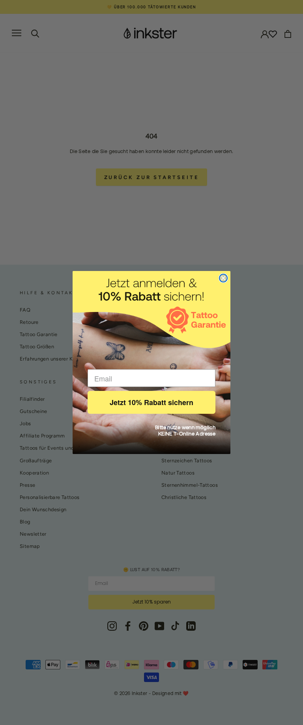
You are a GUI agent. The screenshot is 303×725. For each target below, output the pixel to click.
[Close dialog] (223, 278)
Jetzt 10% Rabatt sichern (151, 402)
